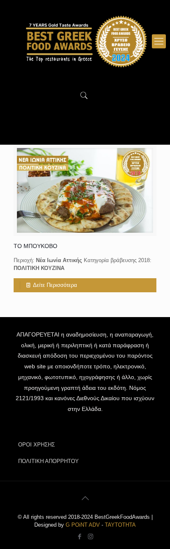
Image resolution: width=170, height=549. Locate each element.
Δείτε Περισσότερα (55, 285)
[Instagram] (90, 536)
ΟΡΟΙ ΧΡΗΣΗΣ (36, 445)
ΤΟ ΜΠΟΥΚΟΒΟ (35, 246)
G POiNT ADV (83, 525)
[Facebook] (79, 536)
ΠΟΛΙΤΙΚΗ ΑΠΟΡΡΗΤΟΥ (48, 461)
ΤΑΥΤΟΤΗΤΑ (120, 525)
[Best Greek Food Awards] (85, 41)
